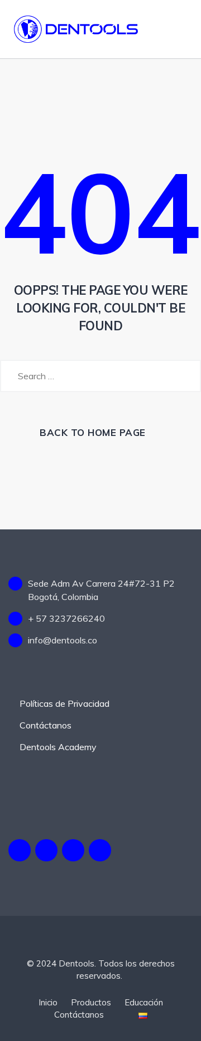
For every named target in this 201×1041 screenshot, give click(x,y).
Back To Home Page (93, 432)
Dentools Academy (58, 746)
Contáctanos (45, 725)
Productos (91, 1002)
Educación (144, 1002)
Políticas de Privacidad (64, 703)
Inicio (48, 1002)
